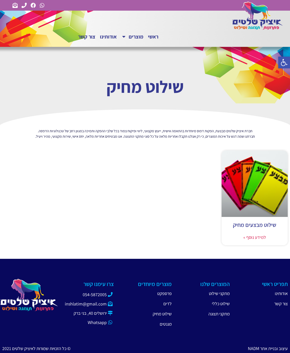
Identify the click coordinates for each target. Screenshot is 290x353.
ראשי (153, 36)
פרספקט (164, 293)
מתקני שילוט (219, 293)
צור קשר (86, 36)
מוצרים (136, 36)
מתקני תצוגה (219, 314)
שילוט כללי (221, 303)
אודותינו (108, 36)
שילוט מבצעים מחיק (254, 224)
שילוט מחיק (162, 314)
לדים (167, 303)
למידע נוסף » (254, 237)
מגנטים (166, 324)
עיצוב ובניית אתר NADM (268, 348)
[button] (284, 62)
